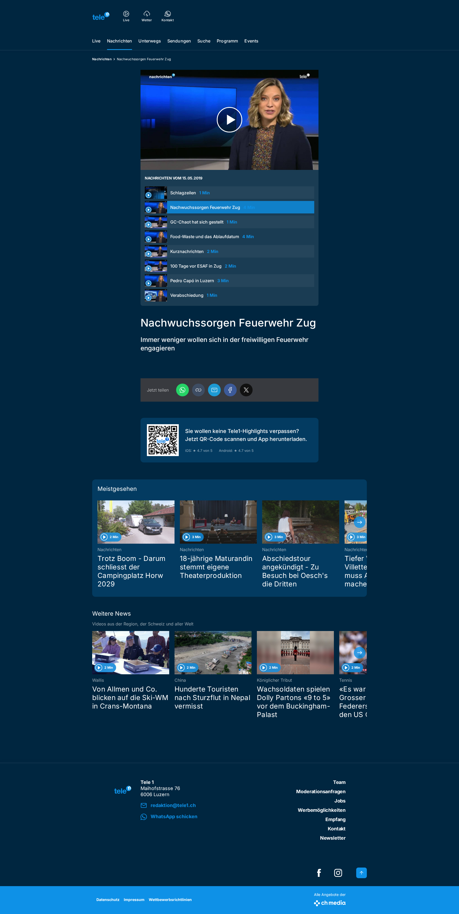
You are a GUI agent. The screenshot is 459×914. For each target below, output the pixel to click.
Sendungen (179, 41)
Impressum (134, 899)
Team (339, 782)
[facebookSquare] (319, 873)
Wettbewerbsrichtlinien (170, 899)
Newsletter (333, 838)
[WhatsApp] (182, 390)
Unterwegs (149, 41)
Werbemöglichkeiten (322, 810)
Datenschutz (108, 899)
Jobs (340, 801)
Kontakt (337, 828)
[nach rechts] (360, 522)
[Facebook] (230, 390)
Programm (227, 41)
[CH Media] (330, 902)
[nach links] (99, 522)
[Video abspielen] (229, 120)
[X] (246, 390)
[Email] (214, 390)
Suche (203, 41)
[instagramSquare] (338, 873)
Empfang (335, 819)
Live (96, 41)
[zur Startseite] (100, 16)
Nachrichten (119, 41)
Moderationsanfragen (321, 791)
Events (251, 41)
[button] (198, 390)
